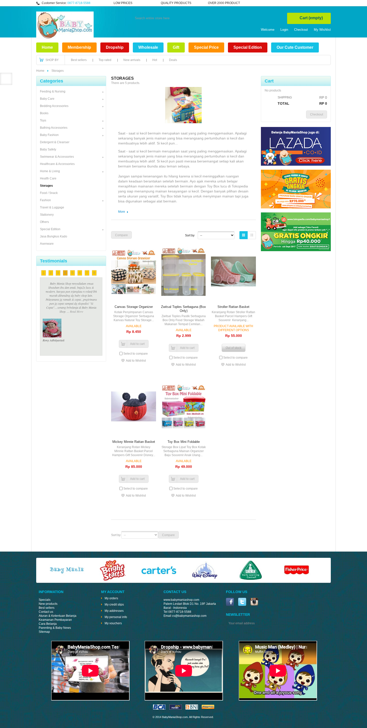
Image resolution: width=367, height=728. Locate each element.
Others (44, 222)
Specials (44, 600)
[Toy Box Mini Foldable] (183, 407)
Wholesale (148, 47)
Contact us (46, 612)
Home (47, 47)
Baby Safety (48, 149)
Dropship (115, 47)
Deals (173, 60)
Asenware (47, 243)
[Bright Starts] (113, 580)
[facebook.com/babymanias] (230, 602)
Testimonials (53, 260)
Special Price (206, 47)
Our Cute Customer (295, 47)
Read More (71, 291)
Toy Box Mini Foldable (184, 442)
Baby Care (47, 98)
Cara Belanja (48, 624)
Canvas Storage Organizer (134, 307)
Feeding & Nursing (52, 91)
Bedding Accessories (54, 106)
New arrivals (131, 60)
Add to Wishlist (136, 360)
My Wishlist (322, 29)
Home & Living (50, 171)
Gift (176, 47)
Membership (79, 47)
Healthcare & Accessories (57, 164)
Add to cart (137, 344)
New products (48, 604)
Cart (311, 18)
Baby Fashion (49, 135)
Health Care (48, 178)
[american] (191, 708)
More (121, 211)
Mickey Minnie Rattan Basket (133, 442)
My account (113, 592)
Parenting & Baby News (55, 628)
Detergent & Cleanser (54, 142)
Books (44, 113)
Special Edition (247, 47)
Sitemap (44, 632)
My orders (111, 598)
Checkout (301, 29)
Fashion (45, 200)
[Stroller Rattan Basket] (233, 272)
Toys (43, 120)
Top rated (105, 60)
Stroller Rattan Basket (233, 307)
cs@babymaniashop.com (189, 616)
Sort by (189, 235)
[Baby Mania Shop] (65, 38)
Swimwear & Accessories (57, 156)
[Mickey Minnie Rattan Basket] (133, 407)
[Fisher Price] (297, 580)
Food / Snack (49, 193)
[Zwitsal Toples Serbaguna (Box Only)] (183, 272)
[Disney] (205, 580)
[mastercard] (175, 708)
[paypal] (208, 708)
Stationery (47, 214)
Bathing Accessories (53, 127)
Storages (46, 185)
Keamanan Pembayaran (55, 620)
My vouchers (113, 623)
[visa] (159, 708)
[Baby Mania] (67, 580)
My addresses (114, 611)
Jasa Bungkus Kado (53, 236)
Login (284, 29)
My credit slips (114, 604)
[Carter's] (159, 580)
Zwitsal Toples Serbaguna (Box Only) (183, 309)
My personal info (116, 617)
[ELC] (251, 580)
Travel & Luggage (52, 207)
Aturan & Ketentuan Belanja (57, 616)
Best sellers (79, 60)
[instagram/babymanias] (254, 602)
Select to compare (135, 353)
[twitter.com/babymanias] (242, 602)
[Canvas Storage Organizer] (133, 272)
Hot (154, 60)
